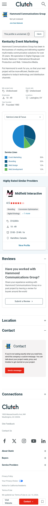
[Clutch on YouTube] (33, 441)
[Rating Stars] (16, 203)
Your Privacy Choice (10, 481)
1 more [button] (27, 213)
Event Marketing (15, 157)
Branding (12, 161)
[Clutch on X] (14, 441)
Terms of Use (7, 490)
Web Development (16, 169)
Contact (27, 501)
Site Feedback (8, 424)
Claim (39, 34)
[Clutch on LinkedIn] (43, 441)
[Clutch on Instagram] (23, 441)
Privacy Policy (7, 476)
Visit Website (8, 501)
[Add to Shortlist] (42, 501)
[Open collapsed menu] (4, 4)
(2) (23, 203)
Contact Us (7, 431)
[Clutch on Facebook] (4, 441)
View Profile (24, 245)
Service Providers (10, 465)
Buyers (5, 458)
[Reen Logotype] (10, 193)
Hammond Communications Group (28, 13)
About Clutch (8, 451)
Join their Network (16, 23)
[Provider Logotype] (5, 15)
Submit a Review (22, 301)
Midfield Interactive (28, 193)
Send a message (15, 370)
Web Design (13, 165)
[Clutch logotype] (24, 4)
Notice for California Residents (14, 486)
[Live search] (44, 4)
